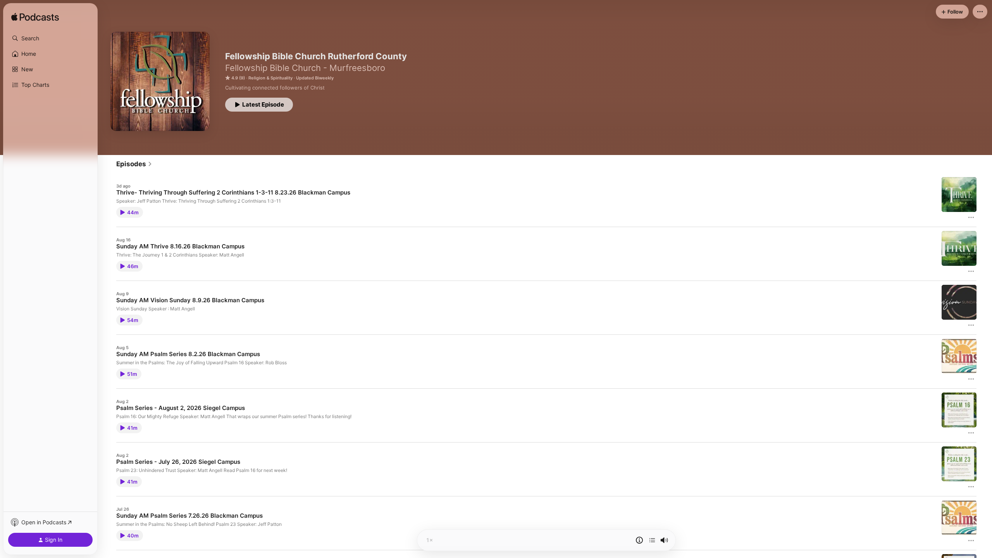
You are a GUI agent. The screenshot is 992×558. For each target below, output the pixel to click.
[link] (134, 164)
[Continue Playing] (652, 540)
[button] (50, 38)
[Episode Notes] (639, 540)
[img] (35, 17)
